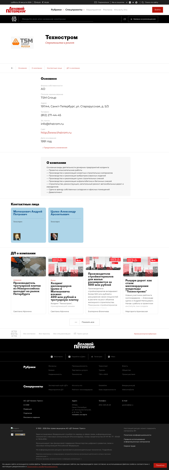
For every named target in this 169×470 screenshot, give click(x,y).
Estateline (103, 385)
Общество (126, 370)
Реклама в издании (31, 417)
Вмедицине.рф (128, 385)
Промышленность (79, 366)
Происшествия (128, 374)
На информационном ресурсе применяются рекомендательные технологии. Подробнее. (74, 450)
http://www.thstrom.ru (56, 132)
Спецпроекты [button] (74, 9)
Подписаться (103, 2)
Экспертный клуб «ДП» (58, 385)
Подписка (27, 413)
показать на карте (79, 415)
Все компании (29, 334)
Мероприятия (93, 10)
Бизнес (52, 370)
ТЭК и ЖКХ (103, 374)
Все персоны (44, 334)
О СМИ (26, 405)
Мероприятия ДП (56, 390)
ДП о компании (73, 68)
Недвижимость (55, 374)
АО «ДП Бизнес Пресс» (33, 401)
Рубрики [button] (56, 9)
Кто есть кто (77, 385)
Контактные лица (54, 68)
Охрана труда (129, 446)
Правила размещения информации (145, 334)
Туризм (102, 370)
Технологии (77, 374)
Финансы (52, 366)
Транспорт (103, 366)
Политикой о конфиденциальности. (42, 467)
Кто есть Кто (120, 10)
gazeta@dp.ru (127, 405)
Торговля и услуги (80, 370)
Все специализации (61, 334)
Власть (125, 366)
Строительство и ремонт (59, 43)
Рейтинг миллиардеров (82, 390)
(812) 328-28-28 (105, 405)
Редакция (27, 409)
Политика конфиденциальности (137, 435)
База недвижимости (107, 390)
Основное (22, 68)
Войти (158, 10)
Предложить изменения (55, 148)
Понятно (160, 465)
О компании (37, 68)
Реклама (107, 10)
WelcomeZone (128, 390)
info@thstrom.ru (52, 123)
